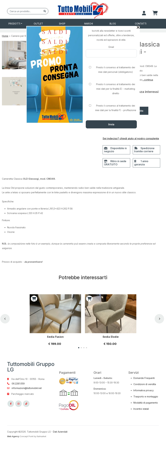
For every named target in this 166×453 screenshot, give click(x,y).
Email (111, 47)
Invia (111, 124)
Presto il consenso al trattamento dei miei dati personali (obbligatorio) (115, 69)
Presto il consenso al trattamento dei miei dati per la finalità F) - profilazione (115, 108)
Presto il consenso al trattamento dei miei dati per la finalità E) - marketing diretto (115, 89)
